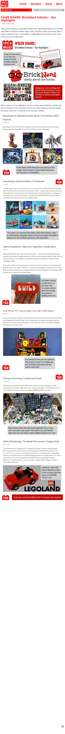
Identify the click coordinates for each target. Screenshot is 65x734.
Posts (23, 3)
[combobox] (47, 10)
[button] (16, 10)
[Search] (63, 10)
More (59, 3)
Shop (48, 3)
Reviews (36, 3)
